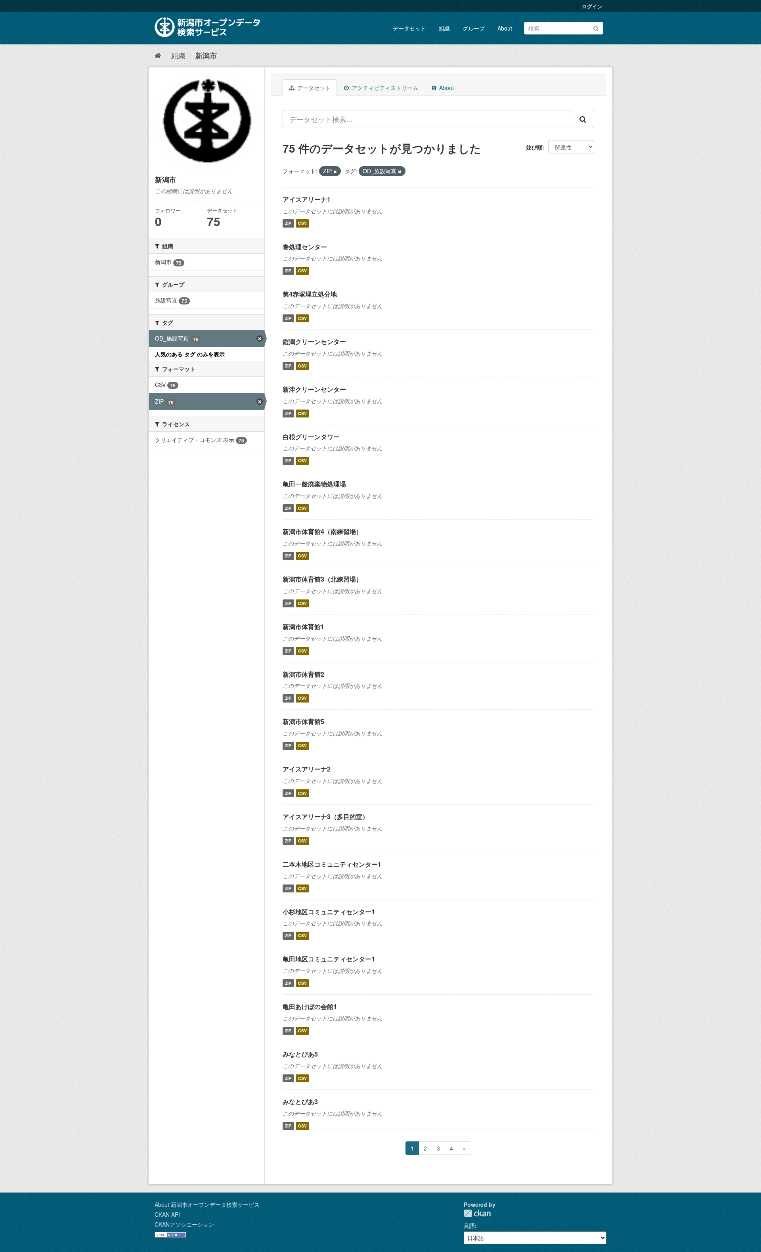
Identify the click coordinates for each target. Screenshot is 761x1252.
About (504, 28)
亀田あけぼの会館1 (310, 1006)
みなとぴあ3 (300, 1101)
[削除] (335, 171)
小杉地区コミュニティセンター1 (329, 911)
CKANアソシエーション (184, 1224)
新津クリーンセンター (314, 389)
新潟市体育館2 (303, 674)
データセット (409, 28)
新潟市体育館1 (303, 626)
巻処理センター (305, 246)
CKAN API (167, 1214)
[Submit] (596, 27)
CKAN (477, 1213)
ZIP (288, 223)
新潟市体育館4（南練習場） (322, 531)
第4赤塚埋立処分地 (310, 294)
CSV (302, 223)
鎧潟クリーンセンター (314, 341)
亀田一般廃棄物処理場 (314, 483)
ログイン (592, 6)
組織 (444, 28)
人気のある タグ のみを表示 (190, 354)
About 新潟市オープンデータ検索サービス (207, 1204)
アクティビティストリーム (384, 88)
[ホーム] (158, 55)
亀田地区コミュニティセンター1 (329, 958)
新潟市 (206, 55)
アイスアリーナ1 (307, 199)
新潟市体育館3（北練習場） (322, 579)
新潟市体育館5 (303, 721)
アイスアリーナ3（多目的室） (326, 816)
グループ (474, 28)
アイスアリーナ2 (307, 768)
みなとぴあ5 (300, 1054)
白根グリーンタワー (311, 436)
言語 (469, 1225)
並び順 (534, 147)
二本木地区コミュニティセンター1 (332, 864)
